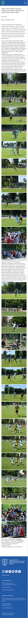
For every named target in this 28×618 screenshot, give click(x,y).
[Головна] (3, 3)
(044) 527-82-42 (6, 587)
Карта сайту (6, 575)
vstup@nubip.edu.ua (7, 608)
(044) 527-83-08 (6, 605)
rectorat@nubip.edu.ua (8, 589)
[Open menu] (25, 3)
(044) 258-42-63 (6, 604)
